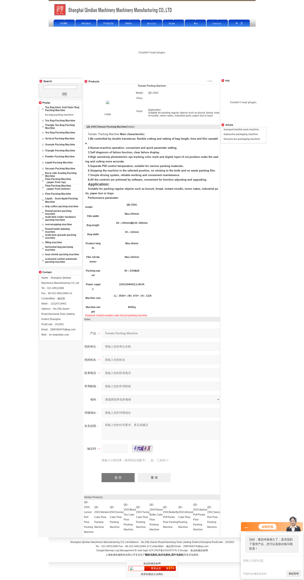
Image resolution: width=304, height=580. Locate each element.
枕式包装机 (164, 554)
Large (107, 114)
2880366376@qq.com (62, 329)
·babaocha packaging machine (240, 134)
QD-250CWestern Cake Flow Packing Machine (102, 517)
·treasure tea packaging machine (241, 139)
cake (117, 315)
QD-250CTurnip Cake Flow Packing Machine (143, 517)
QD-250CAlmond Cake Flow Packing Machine (185, 517)
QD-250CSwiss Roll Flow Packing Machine (213, 517)
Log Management (124, 550)
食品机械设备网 (199, 550)
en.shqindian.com (59, 334)
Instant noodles (105, 315)
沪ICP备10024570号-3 (166, 550)
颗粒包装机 (151, 554)
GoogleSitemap (105, 550)
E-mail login (141, 550)
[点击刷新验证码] (142, 448)
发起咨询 (294, 573)
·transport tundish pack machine (241, 129)
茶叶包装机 (177, 554)
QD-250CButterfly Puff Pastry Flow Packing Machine (170, 517)
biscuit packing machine (133, 315)
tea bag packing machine (59, 114)
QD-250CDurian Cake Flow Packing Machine (117, 517)
